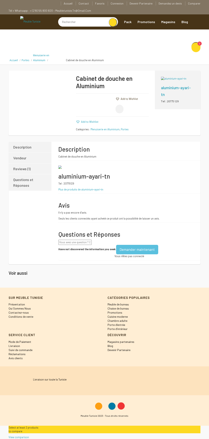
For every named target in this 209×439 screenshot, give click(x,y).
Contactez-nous (19, 312)
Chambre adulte (117, 320)
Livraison (14, 346)
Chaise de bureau (118, 308)
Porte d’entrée (116, 324)
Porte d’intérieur (118, 329)
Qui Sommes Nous (20, 308)
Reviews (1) (22, 169)
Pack (127, 22)
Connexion (117, 3)
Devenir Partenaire (141, 3)
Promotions (146, 22)
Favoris (99, 3)
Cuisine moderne (118, 316)
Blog (184, 22)
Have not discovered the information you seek (87, 249)
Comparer (194, 3)
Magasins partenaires (121, 341)
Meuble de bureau (118, 304)
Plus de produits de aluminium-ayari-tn (80, 189)
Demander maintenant (137, 249)
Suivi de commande (20, 350)
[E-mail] (119, 109)
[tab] (30, 147)
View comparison (19, 437)
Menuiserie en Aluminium (105, 129)
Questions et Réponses (23, 182)
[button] (127, 99)
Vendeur (19, 158)
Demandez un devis (170, 3)
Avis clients (16, 358)
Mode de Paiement (20, 341)
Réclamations (17, 354)
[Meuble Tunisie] (30, 21)
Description (22, 147)
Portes (25, 60)
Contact (84, 3)
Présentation (17, 304)
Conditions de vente (21, 316)
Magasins (168, 22)
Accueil (68, 3)
